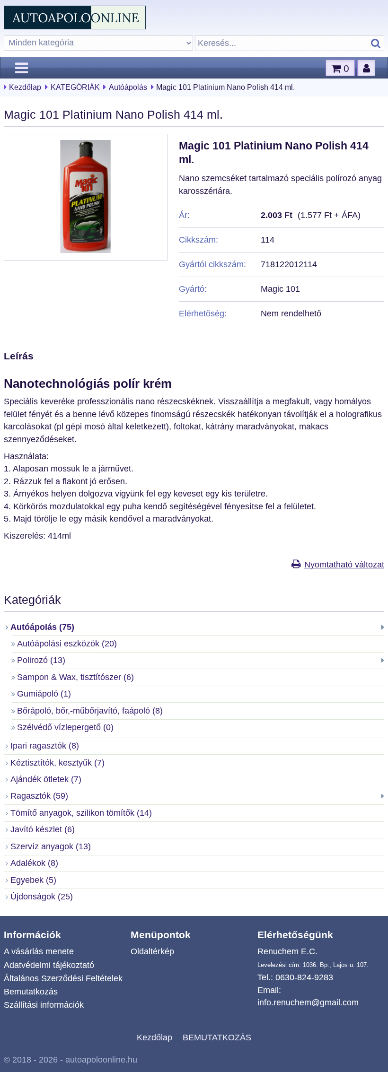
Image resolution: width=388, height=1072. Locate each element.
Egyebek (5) (33, 880)
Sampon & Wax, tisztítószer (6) (75, 677)
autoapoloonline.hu (101, 1059)
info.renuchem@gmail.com (308, 1002)
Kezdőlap (25, 87)
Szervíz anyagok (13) (50, 846)
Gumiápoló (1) (44, 693)
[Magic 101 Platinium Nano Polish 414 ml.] (85, 250)
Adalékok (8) (34, 863)
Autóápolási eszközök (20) (67, 643)
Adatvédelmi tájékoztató (49, 965)
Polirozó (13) (41, 660)
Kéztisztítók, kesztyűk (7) (57, 762)
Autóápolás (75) (42, 627)
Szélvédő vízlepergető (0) (65, 727)
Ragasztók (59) (39, 796)
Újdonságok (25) (41, 896)
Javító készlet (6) (42, 829)
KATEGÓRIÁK (75, 87)
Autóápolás (128, 87)
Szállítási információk (44, 1005)
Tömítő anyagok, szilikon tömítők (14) (81, 813)
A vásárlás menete (39, 951)
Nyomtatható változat (344, 564)
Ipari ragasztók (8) (44, 745)
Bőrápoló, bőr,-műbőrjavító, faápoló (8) (90, 710)
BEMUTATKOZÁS (217, 1037)
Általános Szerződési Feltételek (63, 978)
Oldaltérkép (152, 951)
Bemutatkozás (31, 991)
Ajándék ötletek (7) (45, 779)
